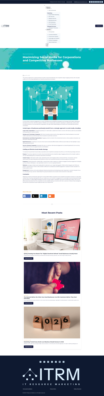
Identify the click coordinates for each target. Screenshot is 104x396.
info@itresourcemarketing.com (80, 1)
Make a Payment (77, 388)
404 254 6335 (69, 1)
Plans (47, 43)
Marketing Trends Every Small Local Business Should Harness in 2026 (44, 342)
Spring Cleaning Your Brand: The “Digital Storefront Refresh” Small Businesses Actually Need (50, 253)
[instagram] (94, 2)
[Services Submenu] (51, 8)
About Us (48, 6)
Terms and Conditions (27, 388)
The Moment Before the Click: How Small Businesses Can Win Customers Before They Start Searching (50, 297)
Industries (48, 29)
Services (48, 8)
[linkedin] (96, 2)
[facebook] (90, 2)
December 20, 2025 (27, 340)
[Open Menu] (44, 5)
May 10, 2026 (26, 251)
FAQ (47, 44)
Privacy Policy (53, 388)
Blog (47, 45)
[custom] (98, 2)
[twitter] (92, 2)
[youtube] (100, 2)
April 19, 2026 (26, 295)
